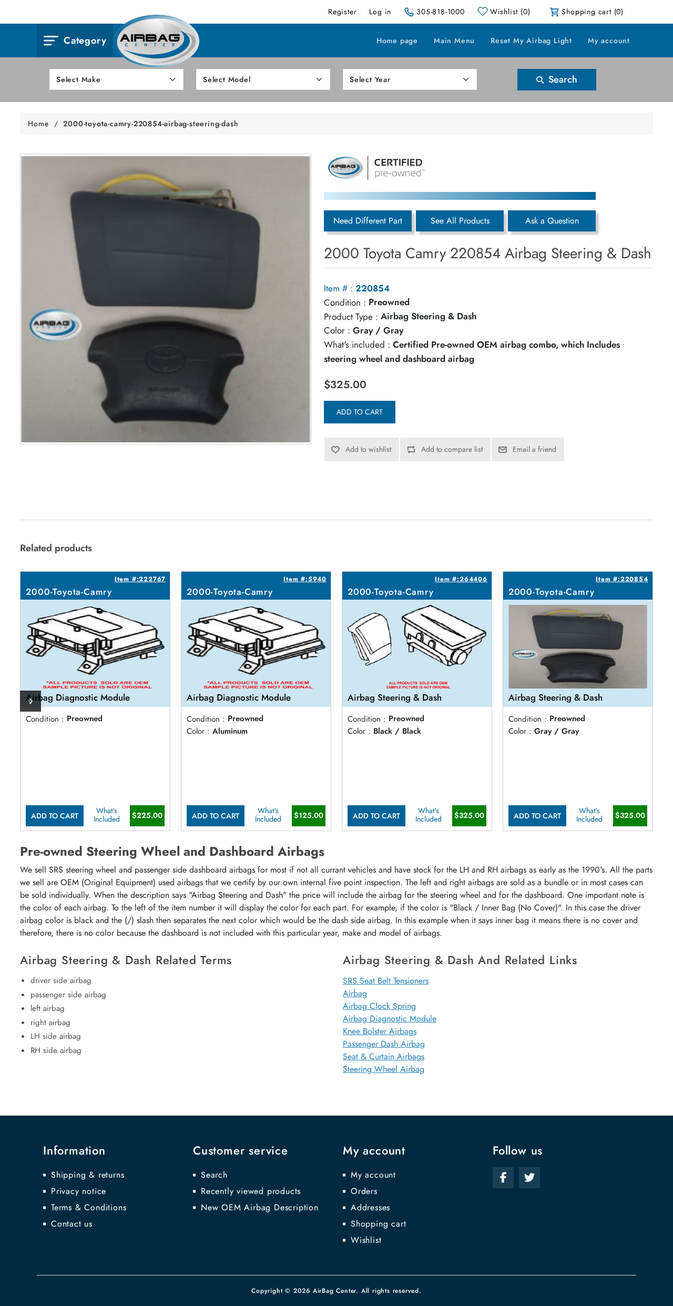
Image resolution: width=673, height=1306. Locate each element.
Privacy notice (78, 1191)
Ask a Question (552, 221)
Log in (380, 11)
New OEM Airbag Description (260, 1207)
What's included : (357, 344)
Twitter (529, 1177)
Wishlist (366, 1240)
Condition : (345, 302)
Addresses (370, 1207)
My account (609, 40)
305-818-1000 (440, 11)
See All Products (460, 221)
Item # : (338, 288)
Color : (337, 330)
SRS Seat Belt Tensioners (386, 981)
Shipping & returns (87, 1175)
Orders (364, 1191)
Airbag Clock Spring (379, 1006)
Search (561, 79)
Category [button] (85, 40)
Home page (397, 40)
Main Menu (454, 40)
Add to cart (359, 412)
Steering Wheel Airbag (383, 1069)
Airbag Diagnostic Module (389, 1019)
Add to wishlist (368, 449)
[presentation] (30, 701)
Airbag (355, 993)
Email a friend (534, 449)
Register (342, 11)
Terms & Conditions (88, 1207)
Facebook (503, 1177)
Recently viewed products (251, 1191)
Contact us (72, 1224)
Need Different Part (367, 221)
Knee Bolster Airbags (379, 1031)
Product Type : (351, 316)
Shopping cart (378, 1224)
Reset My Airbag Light (531, 40)
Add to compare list (452, 449)
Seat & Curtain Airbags (383, 1056)
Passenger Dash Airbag (384, 1044)
